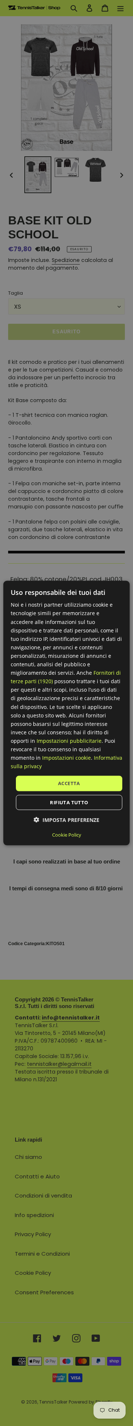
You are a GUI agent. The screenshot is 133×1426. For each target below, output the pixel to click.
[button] (66, 819)
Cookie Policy (66, 834)
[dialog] (66, 713)
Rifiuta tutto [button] (69, 802)
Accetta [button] (69, 783)
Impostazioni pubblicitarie (69, 740)
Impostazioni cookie (66, 757)
